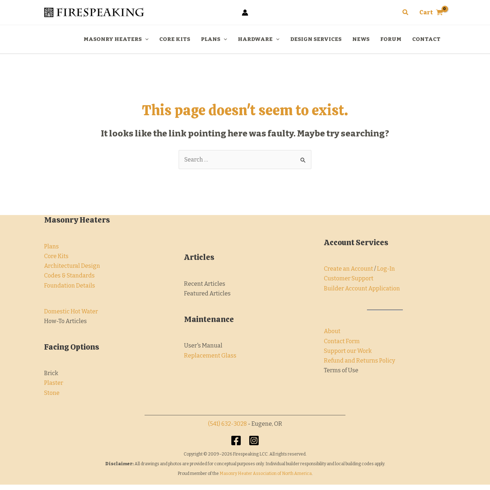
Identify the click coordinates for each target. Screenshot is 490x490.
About (332, 331)
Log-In (386, 268)
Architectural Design (72, 265)
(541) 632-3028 (227, 423)
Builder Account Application (362, 288)
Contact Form (342, 341)
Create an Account (348, 268)
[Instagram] (254, 440)
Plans (51, 246)
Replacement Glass (210, 355)
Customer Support (348, 278)
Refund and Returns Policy (359, 360)
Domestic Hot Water (71, 311)
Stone (52, 392)
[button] (405, 12)
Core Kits (56, 256)
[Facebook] (236, 440)
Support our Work (348, 350)
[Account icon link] (245, 12)
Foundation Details (69, 285)
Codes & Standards (69, 275)
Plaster (53, 382)
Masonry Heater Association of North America (266, 473)
